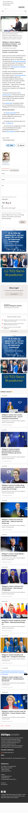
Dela (11, 145)
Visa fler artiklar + (14, 331)
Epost (3, 179)
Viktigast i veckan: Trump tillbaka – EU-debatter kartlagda (13, 555)
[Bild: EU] (14, 405)
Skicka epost (7, 164)
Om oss (24, 758)
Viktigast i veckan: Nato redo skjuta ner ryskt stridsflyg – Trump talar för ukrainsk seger (15, 320)
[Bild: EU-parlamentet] (14, 509)
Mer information (7, 4)
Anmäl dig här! (14, 294)
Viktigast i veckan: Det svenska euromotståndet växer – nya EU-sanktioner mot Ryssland (12, 416)
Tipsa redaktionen (14, 170)
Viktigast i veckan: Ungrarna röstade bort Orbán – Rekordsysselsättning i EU (14, 622)
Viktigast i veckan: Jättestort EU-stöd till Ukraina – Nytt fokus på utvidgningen (13, 588)
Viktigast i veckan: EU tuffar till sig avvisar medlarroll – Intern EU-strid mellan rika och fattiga (13, 487)
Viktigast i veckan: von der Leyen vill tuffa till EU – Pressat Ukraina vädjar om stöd (14, 713)
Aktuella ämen (9, 758)
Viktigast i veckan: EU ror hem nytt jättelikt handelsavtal (12, 328)
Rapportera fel (5, 170)
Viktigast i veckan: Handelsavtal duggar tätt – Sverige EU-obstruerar (13, 656)
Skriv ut (22, 145)
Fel (2, 185)
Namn (3, 173)
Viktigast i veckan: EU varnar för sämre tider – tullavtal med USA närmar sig (12, 521)
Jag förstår (21, 7)
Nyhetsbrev (3, 758)
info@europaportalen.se (8, 752)
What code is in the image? (8, 208)
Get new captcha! (2, 206)
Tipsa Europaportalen (17, 758)
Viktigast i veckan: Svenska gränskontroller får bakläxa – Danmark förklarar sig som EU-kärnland (12, 452)
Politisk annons (23, 253)
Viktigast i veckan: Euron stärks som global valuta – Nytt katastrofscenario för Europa (14, 324)
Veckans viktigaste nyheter (8, 140)
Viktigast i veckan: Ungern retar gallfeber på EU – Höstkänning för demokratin (13, 679)
